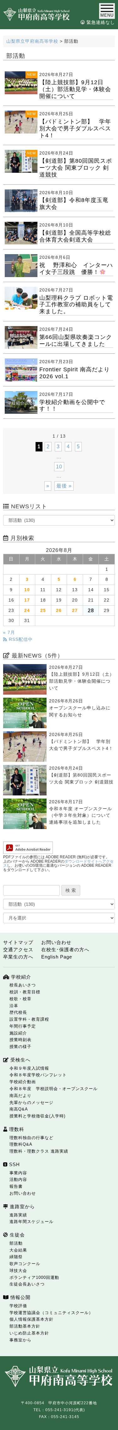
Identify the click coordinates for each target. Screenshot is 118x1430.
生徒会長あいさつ (27, 1284)
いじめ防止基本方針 (29, 1333)
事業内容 (18, 1173)
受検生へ (20, 1059)
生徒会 (16, 1234)
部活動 (16, 1243)
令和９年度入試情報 (29, 1068)
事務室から (20, 1340)
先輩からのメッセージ (31, 1102)
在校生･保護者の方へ (65, 949)
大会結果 (18, 1250)
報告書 (16, 1186)
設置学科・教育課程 (29, 1019)
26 (59, 610)
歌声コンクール (24, 1263)
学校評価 (18, 1305)
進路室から (21, 1206)
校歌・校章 (20, 998)
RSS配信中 (20, 639)
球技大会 (18, 1270)
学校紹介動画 (22, 1081)
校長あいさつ (22, 985)
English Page (56, 956)
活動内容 (18, 1179)
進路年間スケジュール (31, 1221)
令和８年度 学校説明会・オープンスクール (53, 1088)
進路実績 (18, 1215)
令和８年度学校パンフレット (38, 1074)
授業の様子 (20, 1046)
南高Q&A (18, 1109)
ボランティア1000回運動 (34, 1277)
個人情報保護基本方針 (31, 1319)
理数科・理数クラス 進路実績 (38, 1151)
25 (43, 610)
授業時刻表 (20, 1039)
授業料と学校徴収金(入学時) (37, 1116)
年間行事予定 (22, 1026)
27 (75, 610)
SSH (14, 1164)
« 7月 (9, 632)
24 (27, 610)
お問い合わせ (56, 942)
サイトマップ (18, 942)
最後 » (64, 485)
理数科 (16, 1129)
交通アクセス (18, 949)
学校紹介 (20, 977)
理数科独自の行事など (31, 1137)
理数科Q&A (20, 1144)
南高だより (20, 1095)
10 (59, 466)
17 (27, 600)
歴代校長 (18, 1012)
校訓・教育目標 (24, 992)
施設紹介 (18, 1033)
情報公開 (20, 1297)
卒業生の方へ (18, 956)
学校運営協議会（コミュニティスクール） (51, 1312)
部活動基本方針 (24, 1326)
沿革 (13, 1005)
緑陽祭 (16, 1256)
